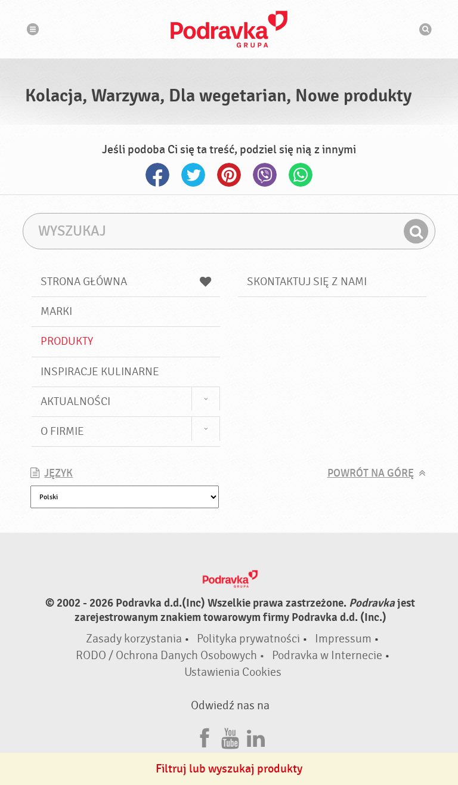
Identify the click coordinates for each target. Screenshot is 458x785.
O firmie (62, 431)
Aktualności (75, 401)
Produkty (67, 341)
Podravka (229, 29)
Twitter (193, 175)
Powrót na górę (370, 473)
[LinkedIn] (256, 736)
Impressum (343, 638)
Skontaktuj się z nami (307, 281)
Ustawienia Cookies (232, 672)
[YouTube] (230, 736)
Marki (56, 311)
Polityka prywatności (248, 638)
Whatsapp (300, 175)
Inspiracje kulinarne (100, 371)
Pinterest (229, 175)
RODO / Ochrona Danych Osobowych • (171, 655)
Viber (265, 175)
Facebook (157, 175)
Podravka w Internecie (327, 655)
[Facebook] (204, 736)
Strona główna (84, 281)
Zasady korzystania (134, 638)
